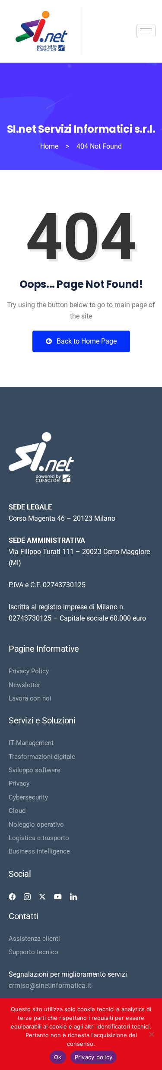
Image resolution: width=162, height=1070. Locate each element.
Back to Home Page (86, 341)
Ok (58, 1057)
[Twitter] (42, 896)
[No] (151, 1034)
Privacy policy (94, 1057)
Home (49, 146)
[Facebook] (12, 896)
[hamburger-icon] (146, 31)
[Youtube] (58, 896)
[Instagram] (27, 896)
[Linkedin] (73, 896)
